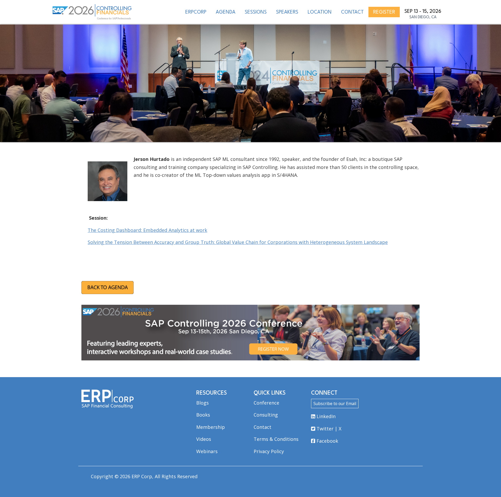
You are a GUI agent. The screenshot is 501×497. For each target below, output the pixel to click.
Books (203, 415)
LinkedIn (325, 416)
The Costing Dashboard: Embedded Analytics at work (147, 230)
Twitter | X (328, 428)
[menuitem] (196, 12)
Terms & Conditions (276, 439)
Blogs (202, 403)
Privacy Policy (269, 451)
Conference (266, 403)
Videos (203, 439)
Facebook (326, 441)
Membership (210, 427)
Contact (262, 427)
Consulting (266, 415)
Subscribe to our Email (334, 403)
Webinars (207, 451)
